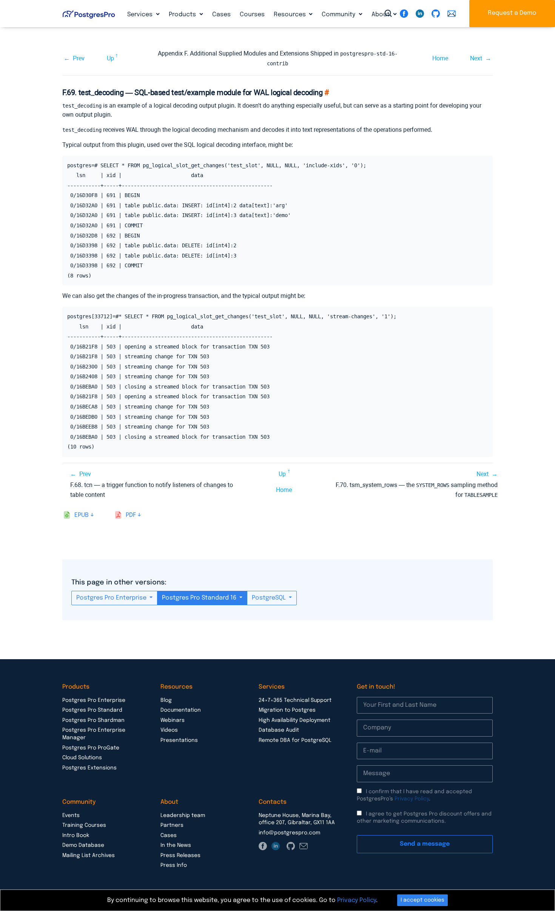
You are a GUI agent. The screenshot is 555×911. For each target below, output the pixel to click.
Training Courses (84, 825)
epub (81, 515)
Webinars (172, 720)
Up (110, 58)
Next (476, 58)
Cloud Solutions (82, 757)
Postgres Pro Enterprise (112, 598)
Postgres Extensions (89, 768)
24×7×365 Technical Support (295, 700)
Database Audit (279, 730)
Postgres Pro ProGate (90, 748)
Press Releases (180, 855)
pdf (131, 515)
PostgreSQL (269, 598)
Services (140, 14)
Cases (221, 14)
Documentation (180, 710)
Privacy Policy (412, 799)
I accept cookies (422, 900)
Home (440, 58)
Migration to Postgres (287, 710)
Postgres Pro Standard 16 (200, 598)
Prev (79, 58)
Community (339, 14)
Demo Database (83, 845)
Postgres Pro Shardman (93, 720)
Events (71, 815)
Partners (171, 825)
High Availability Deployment (294, 720)
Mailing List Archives (88, 855)
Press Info (173, 865)
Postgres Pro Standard (92, 710)
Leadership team (182, 815)
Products (183, 14)
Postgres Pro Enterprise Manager (93, 734)
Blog (166, 700)
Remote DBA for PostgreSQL (295, 740)
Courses (252, 14)
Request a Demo (512, 13)
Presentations (179, 740)
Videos (169, 730)
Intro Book (75, 835)
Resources (290, 14)
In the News (175, 845)
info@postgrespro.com (289, 832)
